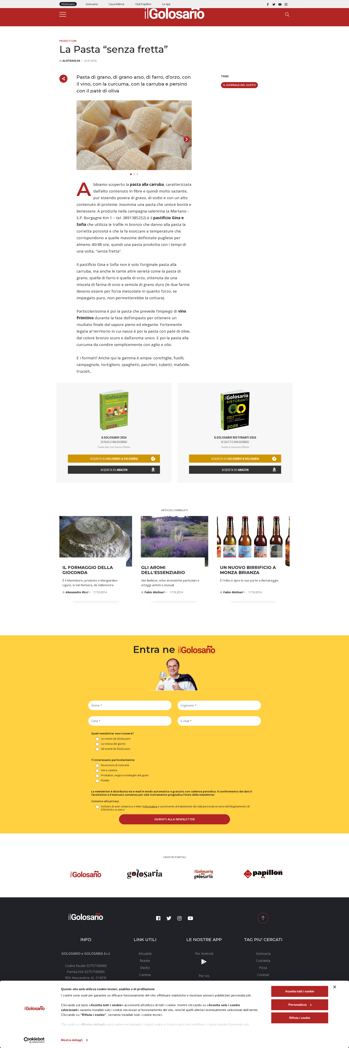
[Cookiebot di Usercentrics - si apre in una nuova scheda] (34, 1040)
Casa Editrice (116, 4)
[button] (187, 139)
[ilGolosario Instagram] (286, 4)
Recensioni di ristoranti (115, 765)
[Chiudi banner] (334, 987)
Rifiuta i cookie (299, 1017)
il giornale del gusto (239, 85)
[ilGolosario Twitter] (273, 4)
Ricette (105, 780)
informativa (150, 806)
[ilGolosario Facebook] (267, 4)
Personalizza (297, 1004)
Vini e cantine (109, 770)
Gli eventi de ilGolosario (115, 749)
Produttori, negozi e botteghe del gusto (125, 775)
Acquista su (114, 470)
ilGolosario (68, 4)
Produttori (68, 41)
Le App (166, 4)
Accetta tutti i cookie (299, 991)
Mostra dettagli (72, 1040)
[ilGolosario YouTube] (280, 4)
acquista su (114, 458)
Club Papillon (143, 4)
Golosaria (92, 4)
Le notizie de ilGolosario (115, 738)
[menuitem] (145, 954)
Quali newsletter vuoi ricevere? (112, 733)
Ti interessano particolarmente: (113, 759)
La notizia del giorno (113, 744)
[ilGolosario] (174, 12)
